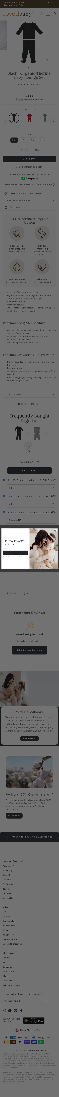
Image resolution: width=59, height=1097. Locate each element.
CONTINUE (15, 552)
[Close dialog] (55, 530)
